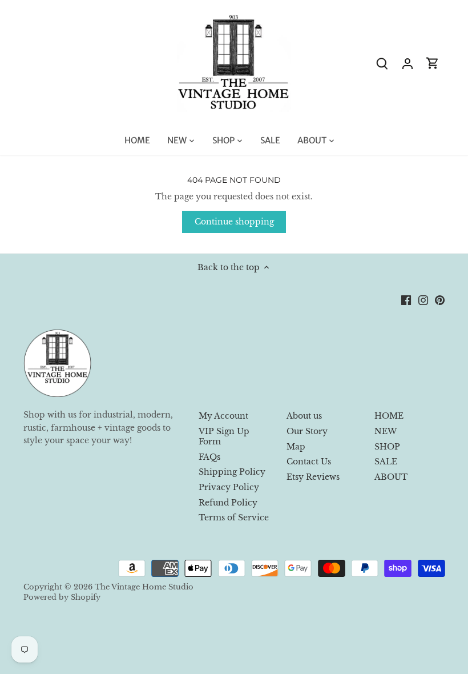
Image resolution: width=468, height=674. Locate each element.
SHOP (387, 447)
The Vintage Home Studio (144, 587)
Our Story (307, 431)
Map (296, 447)
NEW (385, 431)
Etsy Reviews (313, 477)
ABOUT (391, 477)
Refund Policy (228, 503)
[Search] (382, 63)
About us (304, 416)
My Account (223, 416)
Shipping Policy (232, 472)
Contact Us (309, 461)
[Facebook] (406, 300)
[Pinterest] (440, 300)
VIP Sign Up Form (224, 436)
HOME (389, 416)
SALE (385, 461)
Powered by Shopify (61, 597)
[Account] (407, 63)
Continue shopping (234, 221)
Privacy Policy (229, 487)
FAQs (209, 457)
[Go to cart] (432, 63)
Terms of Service (234, 517)
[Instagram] (423, 300)
